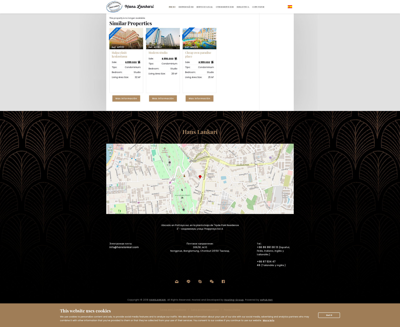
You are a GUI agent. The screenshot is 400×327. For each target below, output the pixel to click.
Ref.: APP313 (191, 47)
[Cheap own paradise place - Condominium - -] (199, 38)
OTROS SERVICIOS (225, 6)
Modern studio (158, 53)
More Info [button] (268, 320)
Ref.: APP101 (118, 47)
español (290, 6)
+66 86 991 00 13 (267, 247)
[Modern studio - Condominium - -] (163, 38)
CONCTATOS (258, 6)
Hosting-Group (234, 299)
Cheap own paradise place (198, 54)
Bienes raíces (186, 6)
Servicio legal (205, 6)
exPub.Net (266, 299)
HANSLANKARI (157, 299)
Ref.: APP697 (155, 47)
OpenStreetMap (272, 203)
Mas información (126, 98)
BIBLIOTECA (243, 6)
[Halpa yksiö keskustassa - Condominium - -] (126, 38)
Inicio (172, 6)
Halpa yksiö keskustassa (119, 54)
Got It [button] (329, 315)
